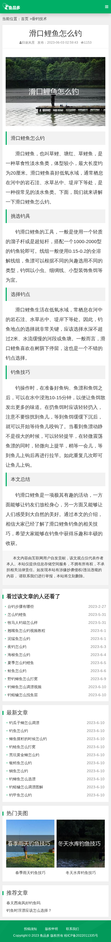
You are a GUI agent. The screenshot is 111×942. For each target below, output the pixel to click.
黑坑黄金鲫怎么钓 (24, 755)
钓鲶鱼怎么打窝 (22, 747)
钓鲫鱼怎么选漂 (22, 779)
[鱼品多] (11, 7)
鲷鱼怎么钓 (18, 771)
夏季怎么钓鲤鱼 (21, 663)
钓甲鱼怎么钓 (20, 795)
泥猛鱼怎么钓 (19, 638)
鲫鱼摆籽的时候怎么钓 (28, 739)
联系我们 (72, 929)
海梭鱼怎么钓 (19, 655)
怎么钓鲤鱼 (17, 614)
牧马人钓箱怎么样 (23, 622)
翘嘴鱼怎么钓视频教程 (26, 630)
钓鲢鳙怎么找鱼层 (23, 695)
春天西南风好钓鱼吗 (23, 903)
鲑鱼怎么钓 (17, 671)
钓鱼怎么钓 (18, 731)
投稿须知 (30, 929)
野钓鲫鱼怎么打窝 (23, 679)
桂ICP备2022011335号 (81, 935)
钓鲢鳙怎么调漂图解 (26, 787)
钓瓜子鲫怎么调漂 (24, 723)
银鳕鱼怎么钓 (20, 763)
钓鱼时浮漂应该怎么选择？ (29, 910)
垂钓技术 (39, 19)
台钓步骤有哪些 (21, 606)
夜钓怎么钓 (17, 647)
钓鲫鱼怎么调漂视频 (24, 687)
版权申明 (51, 929)
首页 (25, 19)
